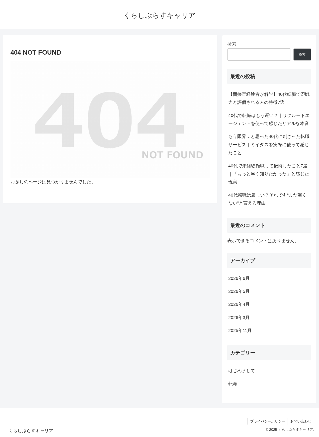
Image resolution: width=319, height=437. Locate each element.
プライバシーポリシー (267, 421)
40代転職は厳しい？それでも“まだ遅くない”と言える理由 (267, 199)
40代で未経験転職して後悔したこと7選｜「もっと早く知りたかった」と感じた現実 (268, 174)
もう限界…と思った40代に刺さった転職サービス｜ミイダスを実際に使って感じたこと (269, 144)
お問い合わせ (300, 421)
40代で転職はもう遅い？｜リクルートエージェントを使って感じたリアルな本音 (269, 119)
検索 (231, 44)
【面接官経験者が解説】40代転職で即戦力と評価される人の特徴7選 (269, 98)
